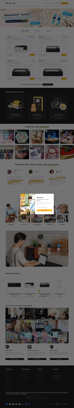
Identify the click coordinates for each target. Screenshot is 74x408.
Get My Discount (44, 210)
